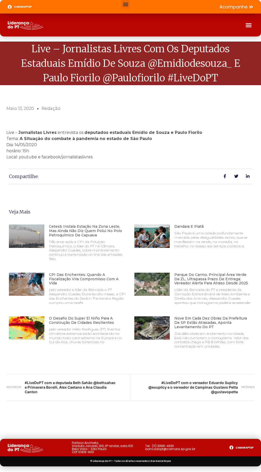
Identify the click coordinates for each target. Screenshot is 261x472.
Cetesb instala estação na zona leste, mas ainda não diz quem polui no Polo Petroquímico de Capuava (85, 230)
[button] (125, 4)
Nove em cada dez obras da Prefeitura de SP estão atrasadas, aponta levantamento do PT (210, 322)
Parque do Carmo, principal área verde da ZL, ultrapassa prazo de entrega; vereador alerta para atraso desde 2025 (211, 279)
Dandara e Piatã (189, 226)
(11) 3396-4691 (163, 446)
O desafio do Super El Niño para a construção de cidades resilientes (81, 320)
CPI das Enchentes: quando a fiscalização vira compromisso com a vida (84, 279)
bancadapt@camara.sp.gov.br (170, 449)
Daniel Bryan (163, 461)
